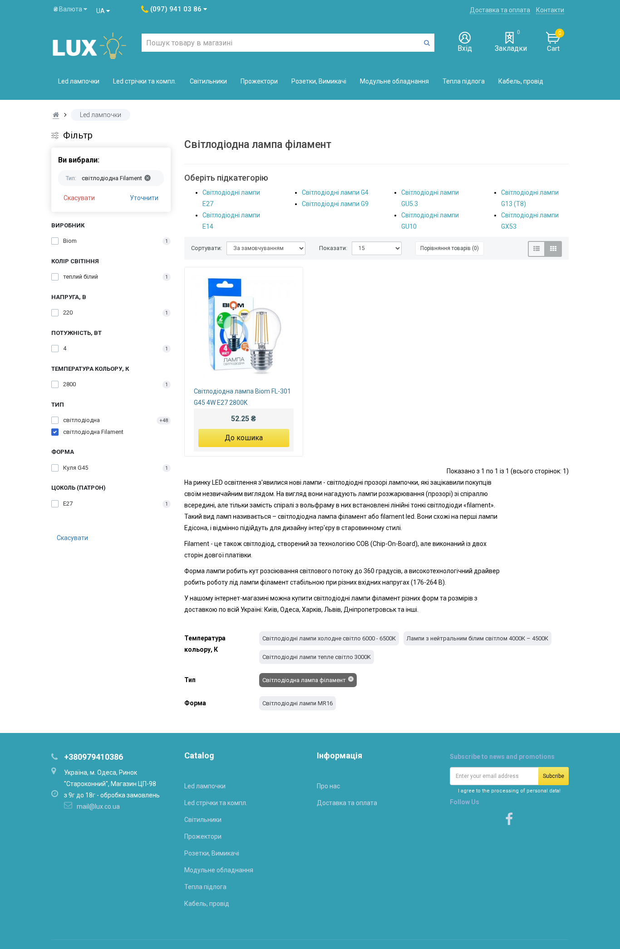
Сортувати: (206, 248)
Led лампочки (78, 81)
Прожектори (259, 81)
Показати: (333, 248)
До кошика (244, 437)
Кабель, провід (520, 81)
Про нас (328, 786)
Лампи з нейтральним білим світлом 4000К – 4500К (477, 638)
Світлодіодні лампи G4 (335, 192)
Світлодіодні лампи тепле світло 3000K (316, 657)
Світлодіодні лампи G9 (335, 203)
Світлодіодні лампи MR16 (297, 703)
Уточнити (144, 198)
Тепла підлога (464, 81)
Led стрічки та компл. (144, 81)
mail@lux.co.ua (98, 806)
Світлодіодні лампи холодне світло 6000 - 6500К (329, 638)
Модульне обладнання (394, 81)
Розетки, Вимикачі (318, 81)
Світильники (208, 81)
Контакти (550, 10)
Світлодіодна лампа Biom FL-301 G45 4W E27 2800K (242, 397)
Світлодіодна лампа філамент (304, 680)
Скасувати (79, 198)
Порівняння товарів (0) (449, 248)
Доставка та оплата (500, 10)
